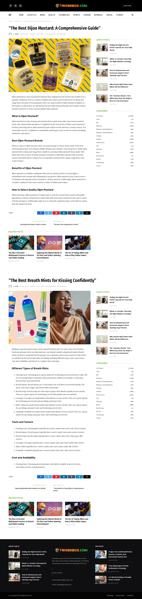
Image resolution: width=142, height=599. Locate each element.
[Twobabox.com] (71, 5)
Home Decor (100, 142)
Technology (64, 15)
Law (97, 146)
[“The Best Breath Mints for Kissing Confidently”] (50, 317)
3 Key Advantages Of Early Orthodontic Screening (118, 567)
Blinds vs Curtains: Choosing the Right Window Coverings (120, 60)
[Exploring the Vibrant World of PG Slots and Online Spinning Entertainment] (49, 243)
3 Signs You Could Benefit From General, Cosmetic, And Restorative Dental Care (120, 554)
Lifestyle (31, 15)
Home (21, 15)
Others (119, 15)
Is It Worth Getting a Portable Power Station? (120, 578)
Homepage (110, 595)
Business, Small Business (104, 129)
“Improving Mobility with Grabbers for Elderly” (30, 488)
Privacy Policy (120, 595)
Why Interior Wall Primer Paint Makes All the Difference (121, 85)
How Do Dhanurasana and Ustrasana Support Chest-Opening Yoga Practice (119, 73)
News (42, 15)
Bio (97, 122)
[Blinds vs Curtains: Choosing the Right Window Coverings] (102, 61)
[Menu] (10, 15)
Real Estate (100, 156)
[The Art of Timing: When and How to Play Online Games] (78, 243)
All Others (99, 116)
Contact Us (130, 595)
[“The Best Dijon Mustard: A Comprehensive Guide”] (50, 65)
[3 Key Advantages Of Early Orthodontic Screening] (101, 568)
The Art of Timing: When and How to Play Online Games (76, 254)
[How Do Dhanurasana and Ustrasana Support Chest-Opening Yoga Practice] (102, 73)
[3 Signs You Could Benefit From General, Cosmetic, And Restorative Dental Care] (101, 554)
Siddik (17, 34)
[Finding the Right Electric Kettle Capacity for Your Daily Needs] (102, 48)
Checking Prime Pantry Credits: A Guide (33, 224)
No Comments (51, 34)
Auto (98, 119)
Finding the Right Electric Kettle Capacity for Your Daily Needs (121, 47)
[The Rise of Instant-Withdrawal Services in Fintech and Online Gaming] (21, 243)
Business (98, 15)
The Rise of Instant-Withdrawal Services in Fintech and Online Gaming (21, 255)
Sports (76, 15)
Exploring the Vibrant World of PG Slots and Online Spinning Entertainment (49, 255)
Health (51, 15)
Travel (109, 15)
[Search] (132, 15)
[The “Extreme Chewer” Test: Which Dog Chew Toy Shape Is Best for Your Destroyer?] (102, 98)
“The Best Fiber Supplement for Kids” (66, 224)
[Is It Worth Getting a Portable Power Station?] (101, 580)
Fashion (87, 15)
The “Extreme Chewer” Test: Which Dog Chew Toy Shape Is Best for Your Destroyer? (121, 98)
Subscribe (127, 6)
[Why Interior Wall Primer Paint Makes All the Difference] (102, 87)
